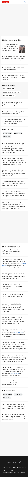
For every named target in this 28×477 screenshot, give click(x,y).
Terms (14, 467)
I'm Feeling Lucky (20, 2)
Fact (9, 95)
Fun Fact (8, 88)
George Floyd (7, 136)
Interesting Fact (11, 92)
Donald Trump (18, 133)
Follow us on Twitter (12, 462)
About (10, 467)
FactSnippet (5, 467)
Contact (24, 467)
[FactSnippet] (5, 2)
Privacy (19, 467)
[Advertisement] (14, 20)
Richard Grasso (7, 133)
